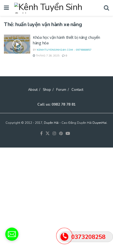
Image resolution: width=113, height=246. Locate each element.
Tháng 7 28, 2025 (47, 56)
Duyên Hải (51, 123)
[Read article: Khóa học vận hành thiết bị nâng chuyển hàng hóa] (17, 44)
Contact (77, 89)
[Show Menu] (6, 8)
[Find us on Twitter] (47, 134)
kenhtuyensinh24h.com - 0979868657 (64, 50)
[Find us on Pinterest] (61, 134)
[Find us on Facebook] (41, 134)
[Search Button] (106, 8)
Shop (47, 89)
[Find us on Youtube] (68, 134)
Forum (61, 89)
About (33, 89)
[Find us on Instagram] (54, 134)
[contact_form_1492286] (11, 234)
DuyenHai (100, 123)
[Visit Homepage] (56, 8)
